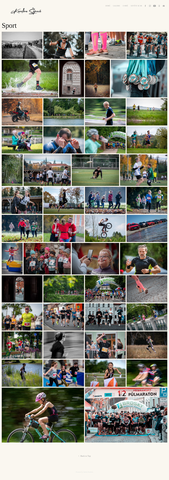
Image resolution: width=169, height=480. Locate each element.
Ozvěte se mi (136, 6)
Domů (107, 6)
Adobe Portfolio (88, 472)
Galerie (116, 6)
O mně (125, 6)
